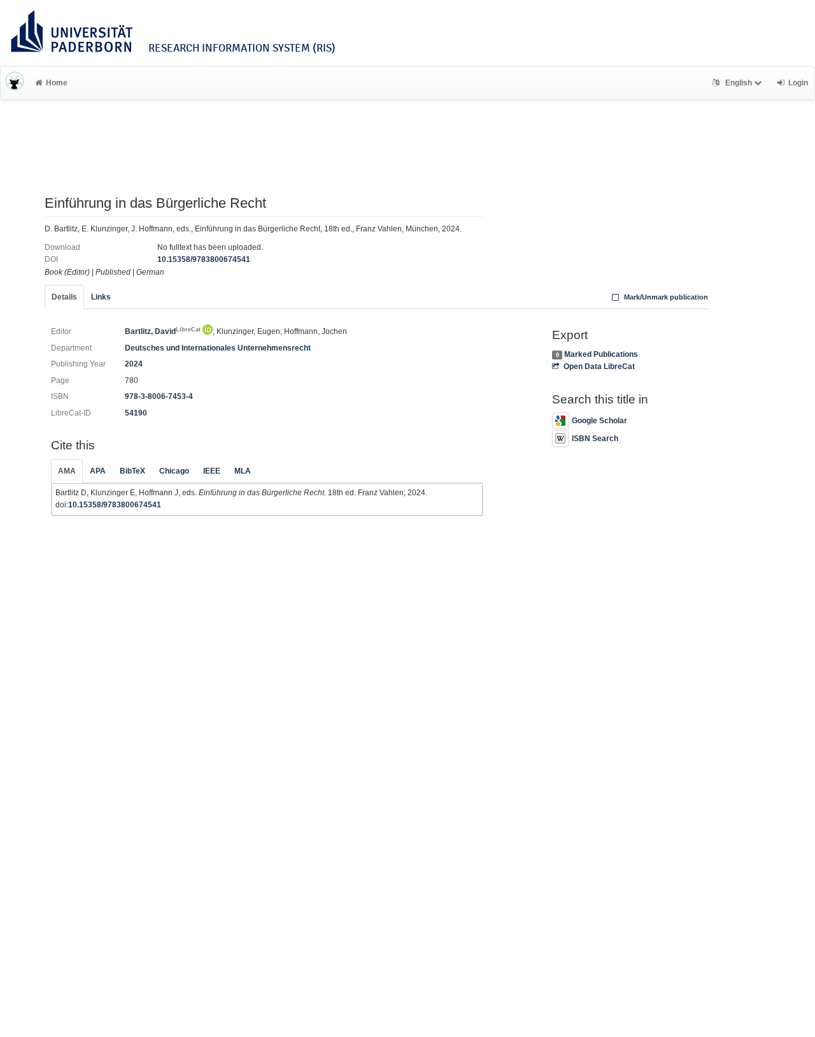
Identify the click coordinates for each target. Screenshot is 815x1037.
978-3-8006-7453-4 (159, 396)
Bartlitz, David (163, 331)
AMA (67, 471)
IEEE (211, 471)
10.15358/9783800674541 (203, 259)
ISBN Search (595, 438)
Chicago (174, 471)
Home (56, 82)
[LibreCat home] (15, 83)
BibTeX (132, 471)
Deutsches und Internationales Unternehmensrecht (218, 348)
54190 (136, 413)
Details (64, 297)
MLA (242, 471)
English (738, 82)
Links (101, 297)
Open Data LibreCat (598, 366)
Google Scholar (599, 420)
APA (98, 471)
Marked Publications (601, 354)
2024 (134, 363)
